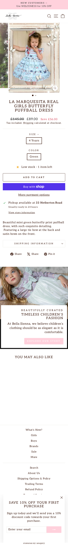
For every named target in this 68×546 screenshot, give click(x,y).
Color (34, 150)
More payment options (34, 195)
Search (34, 467)
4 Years (34, 140)
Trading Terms (34, 484)
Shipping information (34, 243)
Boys (34, 440)
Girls (34, 435)
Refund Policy (34, 489)
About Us (34, 473)
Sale (33, 451)
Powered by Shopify (34, 543)
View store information (21, 212)
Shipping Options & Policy (34, 478)
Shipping (28, 123)
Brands (34, 446)
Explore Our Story (43, 341)
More (34, 457)
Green (34, 156)
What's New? (34, 429)
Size (34, 134)
